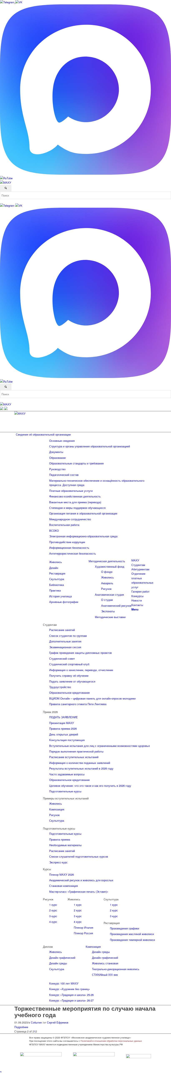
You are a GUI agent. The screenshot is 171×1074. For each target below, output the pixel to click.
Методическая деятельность (107, 561)
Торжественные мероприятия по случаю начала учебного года (85, 1011)
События (36, 1022)
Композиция (93, 947)
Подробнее (21, 1027)
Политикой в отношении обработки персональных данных (111, 1040)
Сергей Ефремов (57, 1022)
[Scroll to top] (1, 1072)
